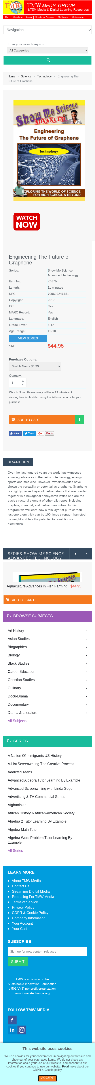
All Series (15, 851)
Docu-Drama (18, 696)
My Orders (63, 17)
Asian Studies (19, 639)
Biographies (17, 647)
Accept (47, 1077)
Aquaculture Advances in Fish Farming (37, 586)
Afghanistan (17, 805)
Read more (69, 1066)
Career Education (21, 671)
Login (29, 17)
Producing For (32, 897)
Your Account (22, 923)
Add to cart (28, 420)
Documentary (18, 704)
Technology (44, 76)
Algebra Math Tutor (23, 829)
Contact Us (20, 886)
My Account (78, 17)
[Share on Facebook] (15, 433)
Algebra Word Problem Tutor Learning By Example (40, 840)
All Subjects (17, 721)
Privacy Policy (22, 907)
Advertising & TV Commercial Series (36, 797)
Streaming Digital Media (30, 891)
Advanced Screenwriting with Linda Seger (41, 788)
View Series (28, 338)
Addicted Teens (20, 772)
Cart (7, 17)
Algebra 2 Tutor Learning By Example (37, 821)
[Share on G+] (40, 433)
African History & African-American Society (41, 813)
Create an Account (44, 17)
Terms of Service (24, 902)
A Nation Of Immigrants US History (35, 756)
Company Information (28, 918)
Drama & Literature (22, 713)
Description (18, 462)
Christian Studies (21, 680)
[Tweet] (29, 433)
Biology (14, 655)
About (26, 881)
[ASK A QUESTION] (79, 419)
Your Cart (19, 929)
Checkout (18, 17)
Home (11, 76)
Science (26, 76)
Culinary (14, 688)
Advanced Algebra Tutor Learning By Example (44, 780)
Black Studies (18, 663)
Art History (16, 630)
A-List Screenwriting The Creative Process (41, 764)
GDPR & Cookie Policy (29, 913)
